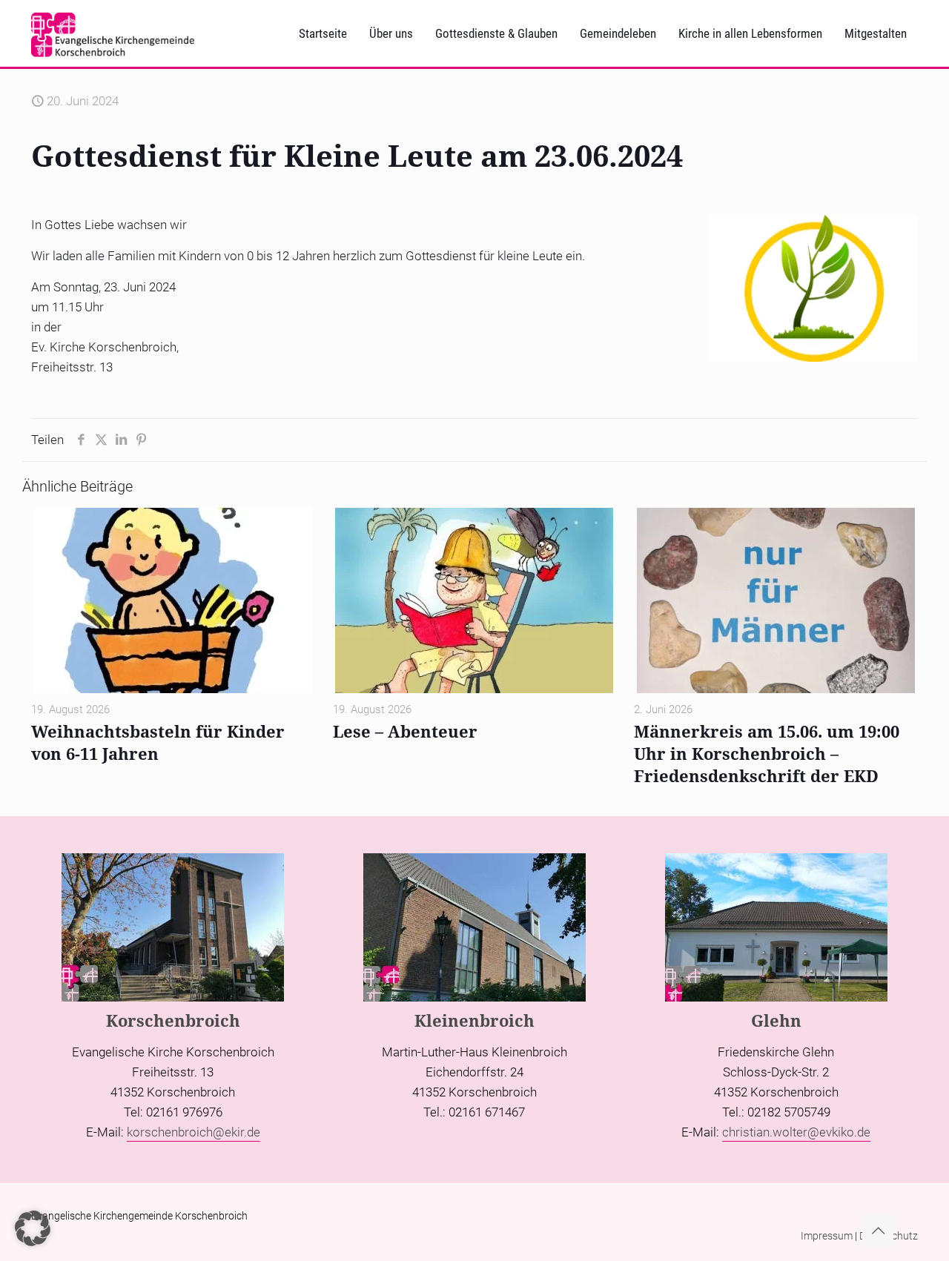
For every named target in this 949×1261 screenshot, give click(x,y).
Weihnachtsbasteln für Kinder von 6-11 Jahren (158, 742)
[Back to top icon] (877, 1230)
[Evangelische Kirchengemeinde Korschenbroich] (112, 33)
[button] (32, 1228)
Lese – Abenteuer (405, 731)
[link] (814, 288)
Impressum (827, 1236)
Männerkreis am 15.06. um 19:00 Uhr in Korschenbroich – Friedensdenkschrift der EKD (766, 753)
